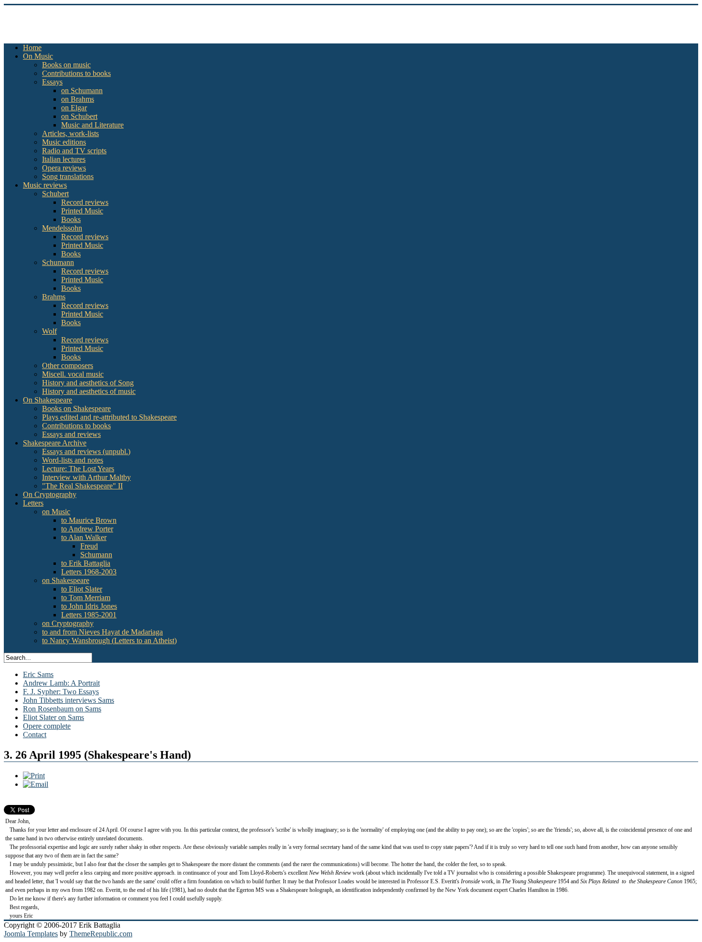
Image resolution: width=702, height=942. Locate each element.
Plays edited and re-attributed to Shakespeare (109, 417)
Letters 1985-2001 (89, 615)
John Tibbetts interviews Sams (68, 700)
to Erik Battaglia (85, 563)
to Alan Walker (83, 537)
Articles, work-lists (70, 133)
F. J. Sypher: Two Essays (61, 692)
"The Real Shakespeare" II (82, 486)
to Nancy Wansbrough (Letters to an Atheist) (109, 640)
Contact (34, 734)
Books (71, 219)
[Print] (34, 776)
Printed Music (82, 211)
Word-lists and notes (72, 460)
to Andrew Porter (87, 529)
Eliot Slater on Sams (53, 717)
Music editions (64, 142)
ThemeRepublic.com (100, 934)
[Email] (35, 784)
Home (32, 47)
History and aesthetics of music (89, 391)
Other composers (67, 365)
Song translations (68, 176)
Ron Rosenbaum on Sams (62, 709)
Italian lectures (63, 159)
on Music (56, 512)
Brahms (53, 297)
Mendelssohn (62, 228)
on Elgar (74, 108)
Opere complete (47, 726)
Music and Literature (92, 125)
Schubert (55, 194)
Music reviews (45, 185)
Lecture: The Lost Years (78, 469)
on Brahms (77, 99)
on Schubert (79, 116)
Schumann (58, 262)
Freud (89, 546)
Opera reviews (64, 168)
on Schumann (82, 90)
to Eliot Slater (81, 589)
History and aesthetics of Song (88, 383)
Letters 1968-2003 (89, 572)
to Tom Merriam (85, 597)
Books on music (66, 65)
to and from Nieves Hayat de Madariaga (102, 632)
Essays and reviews (71, 434)
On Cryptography (49, 494)
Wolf (49, 331)
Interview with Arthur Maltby (86, 477)
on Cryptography (68, 623)
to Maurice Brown (89, 520)
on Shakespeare (65, 580)
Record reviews (84, 202)
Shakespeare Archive (54, 443)
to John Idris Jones (89, 606)
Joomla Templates (31, 934)
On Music (38, 56)
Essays (52, 82)
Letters (33, 503)
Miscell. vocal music (73, 374)
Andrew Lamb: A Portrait (61, 683)
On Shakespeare (47, 400)
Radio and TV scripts (74, 151)
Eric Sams (38, 674)
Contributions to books (76, 73)
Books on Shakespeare (76, 408)
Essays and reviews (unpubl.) (86, 451)
